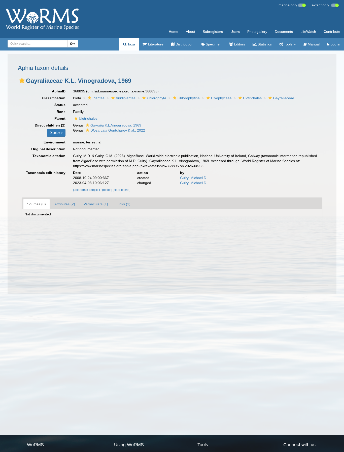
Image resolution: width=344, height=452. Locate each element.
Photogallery (257, 32)
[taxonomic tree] (84, 190)
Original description (48, 149)
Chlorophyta (156, 98)
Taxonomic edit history (45, 173)
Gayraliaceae (283, 98)
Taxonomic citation (48, 156)
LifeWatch (308, 32)
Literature (155, 44)
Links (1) (123, 204)
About (190, 32)
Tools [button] (288, 44)
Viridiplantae (125, 98)
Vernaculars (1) (96, 204)
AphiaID (58, 91)
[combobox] (37, 43)
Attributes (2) (64, 204)
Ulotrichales (252, 98)
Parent (59, 118)
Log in (334, 44)
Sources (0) (36, 204)
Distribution (184, 44)
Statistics (264, 44)
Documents (284, 32)
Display (55, 133)
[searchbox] (36, 43)
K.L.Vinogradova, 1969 (115, 125)
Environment (54, 142)
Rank (61, 112)
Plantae (98, 98)
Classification (53, 98)
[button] (22, 81)
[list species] (104, 190)
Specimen (213, 44)
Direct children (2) (50, 125)
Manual (313, 44)
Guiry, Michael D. (193, 178)
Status (59, 105)
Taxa (130, 44)
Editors (239, 44)
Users (235, 32)
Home (173, 32)
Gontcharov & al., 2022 (117, 130)
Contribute (332, 32)
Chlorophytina (189, 98)
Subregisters (213, 32)
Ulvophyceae (221, 98)
